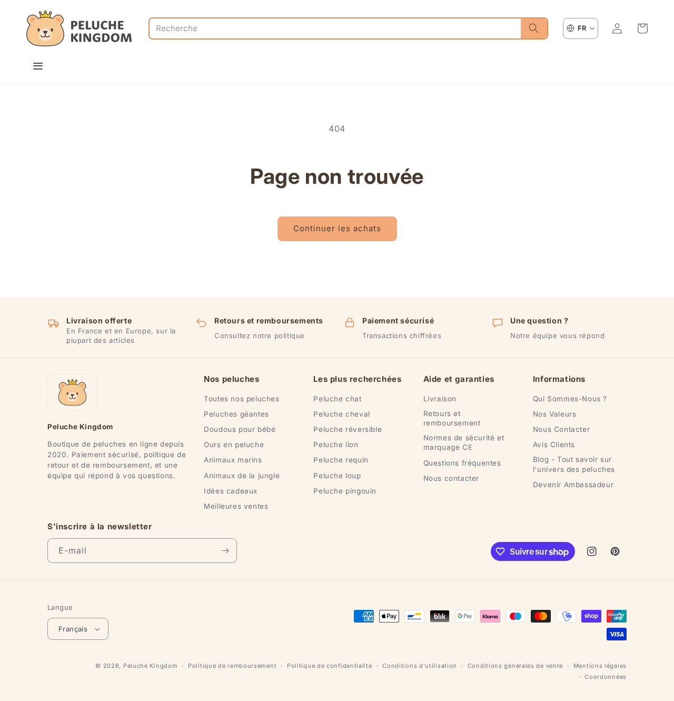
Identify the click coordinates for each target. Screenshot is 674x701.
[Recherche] (534, 28)
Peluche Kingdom (150, 665)
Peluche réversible (347, 429)
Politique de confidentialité (329, 665)
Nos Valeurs (555, 414)
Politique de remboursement (232, 665)
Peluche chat (337, 398)
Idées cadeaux (230, 491)
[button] (642, 28)
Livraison (440, 398)
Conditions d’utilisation (419, 665)
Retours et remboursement (452, 418)
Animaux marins (233, 460)
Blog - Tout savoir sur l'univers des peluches (574, 464)
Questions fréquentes (462, 463)
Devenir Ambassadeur (573, 484)
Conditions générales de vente (515, 665)
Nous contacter (451, 478)
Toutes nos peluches (241, 398)
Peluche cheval (341, 414)
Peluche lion (335, 444)
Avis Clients (554, 444)
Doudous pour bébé (239, 429)
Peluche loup (337, 475)
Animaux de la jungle (242, 475)
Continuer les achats (337, 228)
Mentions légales (600, 665)
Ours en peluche (234, 444)
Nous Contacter (561, 429)
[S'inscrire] (224, 550)
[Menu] (37, 65)
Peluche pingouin (344, 491)
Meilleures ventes (236, 506)
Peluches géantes (236, 414)
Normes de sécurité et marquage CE (463, 442)
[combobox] (335, 28)
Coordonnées (605, 676)
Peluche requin (340, 460)
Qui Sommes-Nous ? (570, 398)
